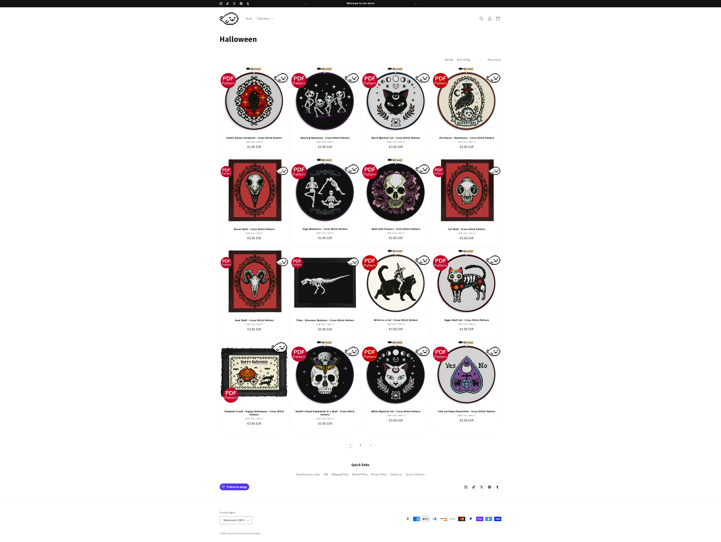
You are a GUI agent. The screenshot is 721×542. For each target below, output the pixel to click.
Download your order (308, 474)
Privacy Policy (379, 474)
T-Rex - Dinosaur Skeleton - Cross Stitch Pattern (325, 320)
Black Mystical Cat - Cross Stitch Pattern (396, 137)
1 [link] (350, 445)
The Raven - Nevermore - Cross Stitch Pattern (466, 137)
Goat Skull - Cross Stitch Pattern (254, 320)
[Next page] (371, 445)
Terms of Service (415, 474)
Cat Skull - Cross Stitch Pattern (466, 229)
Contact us (396, 474)
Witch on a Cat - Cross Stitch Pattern (396, 320)
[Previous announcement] (305, 3)
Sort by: (449, 59)
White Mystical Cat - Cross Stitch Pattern (396, 411)
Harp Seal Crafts (235, 533)
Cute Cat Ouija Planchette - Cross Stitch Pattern (466, 411)
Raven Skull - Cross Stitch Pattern (254, 229)
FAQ (326, 474)
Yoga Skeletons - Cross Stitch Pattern (325, 228)
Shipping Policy (340, 474)
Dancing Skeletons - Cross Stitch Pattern (325, 137)
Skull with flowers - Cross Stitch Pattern (396, 228)
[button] (265, 18)
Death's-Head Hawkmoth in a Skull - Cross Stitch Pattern (325, 413)
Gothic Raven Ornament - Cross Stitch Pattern (254, 137)
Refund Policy (360, 474)
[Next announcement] (415, 3)
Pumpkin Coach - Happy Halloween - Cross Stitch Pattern (254, 413)
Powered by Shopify (252, 533)
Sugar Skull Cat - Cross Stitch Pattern (466, 320)
